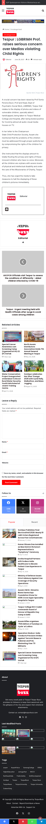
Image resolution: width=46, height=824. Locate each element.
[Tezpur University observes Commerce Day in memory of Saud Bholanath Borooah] (23, 750)
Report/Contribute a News (30, 803)
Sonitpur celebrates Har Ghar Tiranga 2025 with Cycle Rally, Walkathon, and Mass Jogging (34, 379)
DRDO (40, 768)
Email (5, 452)
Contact (15, 803)
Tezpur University (37, 784)
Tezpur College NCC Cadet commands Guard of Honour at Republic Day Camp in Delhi (30, 611)
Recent (35, 522)
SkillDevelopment (35, 776)
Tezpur (14, 780)
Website (5, 463)
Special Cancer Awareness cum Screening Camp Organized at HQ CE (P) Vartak (11, 349)
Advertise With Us (18, 807)
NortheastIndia (8, 776)
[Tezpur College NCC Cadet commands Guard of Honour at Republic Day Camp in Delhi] (9, 610)
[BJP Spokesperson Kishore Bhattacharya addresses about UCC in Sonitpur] (8, 741)
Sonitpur (6, 780)
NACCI (32, 772)
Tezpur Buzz (36, 780)
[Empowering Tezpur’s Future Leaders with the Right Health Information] (8, 733)
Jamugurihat (22, 772)
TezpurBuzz (25, 780)
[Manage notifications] (40, 819)
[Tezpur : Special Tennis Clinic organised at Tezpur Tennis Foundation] (37, 733)
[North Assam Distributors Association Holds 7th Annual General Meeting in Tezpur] (34, 336)
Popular (11, 522)
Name (5, 442)
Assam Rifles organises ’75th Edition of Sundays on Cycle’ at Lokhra (30, 624)
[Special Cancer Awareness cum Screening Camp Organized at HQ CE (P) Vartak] (12, 336)
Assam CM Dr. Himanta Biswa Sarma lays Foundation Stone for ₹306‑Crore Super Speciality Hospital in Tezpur (30, 595)
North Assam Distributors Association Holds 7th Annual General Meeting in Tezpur (34, 349)
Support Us (30, 807)
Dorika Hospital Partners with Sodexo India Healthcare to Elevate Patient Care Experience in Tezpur (30, 563)
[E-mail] (6, 210)
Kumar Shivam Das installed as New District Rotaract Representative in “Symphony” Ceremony (30, 548)
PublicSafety (21, 776)
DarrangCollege (28, 768)
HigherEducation (9, 772)
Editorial (8, 59)
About (8, 803)
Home (6, 29)
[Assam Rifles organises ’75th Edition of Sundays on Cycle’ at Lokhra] (9, 624)
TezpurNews (7, 784)
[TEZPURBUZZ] (10, 10)
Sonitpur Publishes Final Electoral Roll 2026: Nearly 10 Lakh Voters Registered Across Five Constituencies (30, 534)
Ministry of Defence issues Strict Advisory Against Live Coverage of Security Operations (30, 579)
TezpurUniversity (21, 784)
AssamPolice (15, 768)
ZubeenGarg (7, 788)
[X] (23, 717)
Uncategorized (16, 29)
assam (5, 768)
